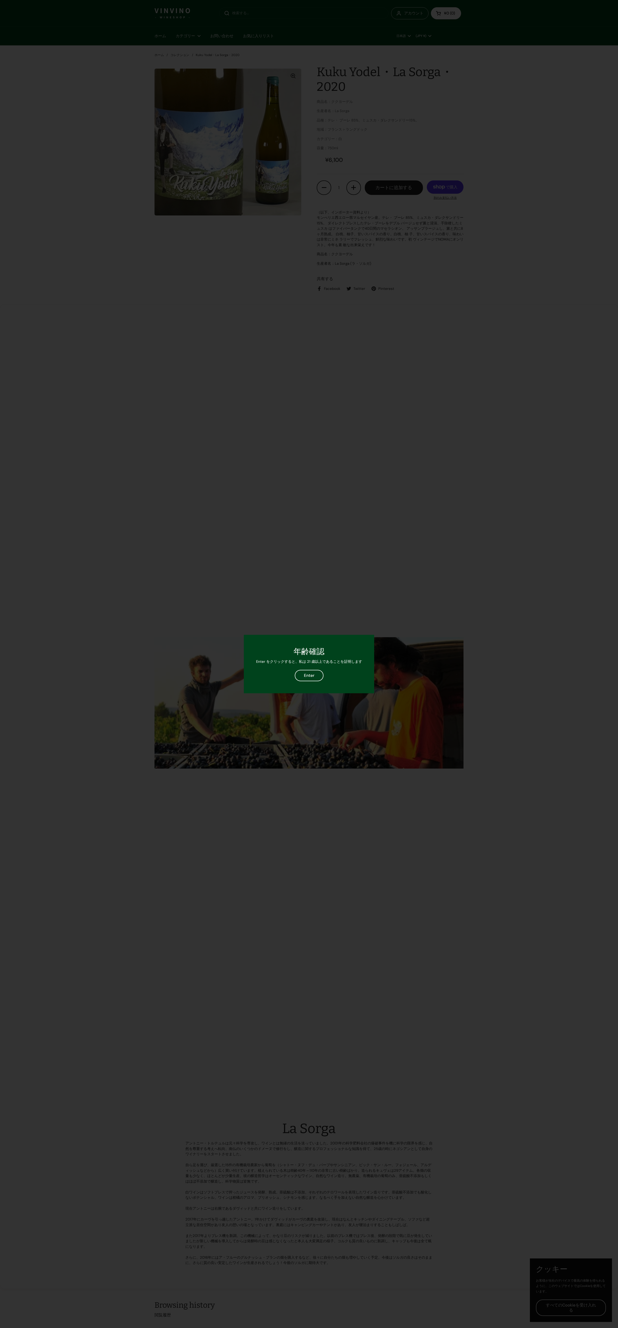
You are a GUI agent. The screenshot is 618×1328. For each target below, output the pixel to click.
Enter (309, 675)
